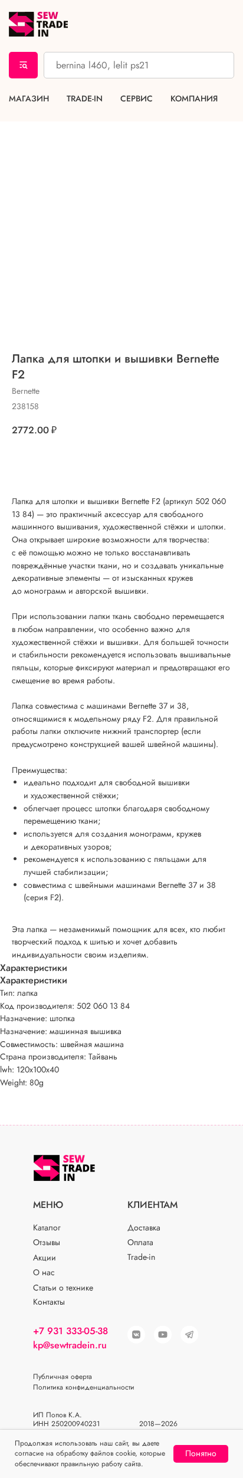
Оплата (140, 1242)
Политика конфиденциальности (83, 1387)
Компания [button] (194, 98)
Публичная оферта (62, 1376)
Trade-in (85, 98)
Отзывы (46, 1242)
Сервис (136, 98)
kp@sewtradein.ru (70, 1345)
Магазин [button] (29, 98)
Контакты (49, 1302)
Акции (44, 1257)
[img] (163, 1335)
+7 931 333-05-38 (70, 1331)
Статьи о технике (63, 1287)
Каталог (47, 1227)
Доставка (143, 1227)
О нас (44, 1272)
